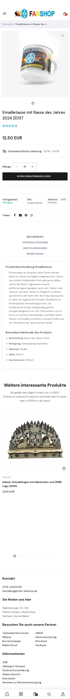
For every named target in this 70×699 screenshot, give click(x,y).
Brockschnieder (11, 641)
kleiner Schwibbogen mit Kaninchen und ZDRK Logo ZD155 (32, 484)
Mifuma (6, 637)
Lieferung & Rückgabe (35, 242)
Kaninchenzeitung (45, 637)
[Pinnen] (26, 215)
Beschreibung (35, 236)
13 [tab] (55, 556)
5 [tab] (23, 556)
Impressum (8, 678)
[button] (9, 126)
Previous (6, 482)
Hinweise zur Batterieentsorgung (21, 682)
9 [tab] (39, 556)
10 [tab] (43, 556)
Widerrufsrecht (11, 674)
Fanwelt (6, 477)
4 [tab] (19, 556)
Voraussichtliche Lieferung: (25, 151)
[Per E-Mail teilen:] (20, 215)
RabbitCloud (9, 645)
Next (64, 482)
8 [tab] (35, 556)
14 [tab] (59, 556)
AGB (4, 662)
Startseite (7, 24)
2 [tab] (37, 103)
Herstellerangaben (35, 248)
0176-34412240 (12, 587)
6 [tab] (27, 556)
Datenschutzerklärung (15, 670)
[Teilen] (15, 215)
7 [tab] (31, 556)
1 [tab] (33, 103)
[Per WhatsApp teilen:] (32, 215)
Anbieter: (53, 199)
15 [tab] (63, 556)
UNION (39, 633)
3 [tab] (15, 556)
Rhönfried (41, 641)
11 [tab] (47, 556)
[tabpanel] (35, 64)
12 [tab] (51, 556)
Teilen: (6, 215)
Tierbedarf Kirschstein (15, 633)
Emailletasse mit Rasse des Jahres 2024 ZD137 (33, 115)
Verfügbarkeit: (10, 199)
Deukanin (40, 645)
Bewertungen (35, 253)
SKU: (29, 199)
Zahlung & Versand (13, 666)
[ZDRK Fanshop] (34, 14)
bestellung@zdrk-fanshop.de (19, 591)
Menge (6, 166)
